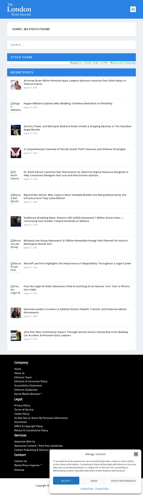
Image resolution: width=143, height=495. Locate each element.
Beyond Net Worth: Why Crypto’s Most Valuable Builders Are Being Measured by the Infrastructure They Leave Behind (75, 196)
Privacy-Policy (102, 488)
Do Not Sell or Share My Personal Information (41, 418)
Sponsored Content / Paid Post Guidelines (38, 445)
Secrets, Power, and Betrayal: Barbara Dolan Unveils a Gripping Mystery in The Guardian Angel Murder (77, 128)
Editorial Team (23, 377)
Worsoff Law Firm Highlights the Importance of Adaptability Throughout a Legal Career (77, 263)
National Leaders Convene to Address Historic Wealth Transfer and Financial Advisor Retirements (75, 311)
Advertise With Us (24, 441)
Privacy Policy (22, 405)
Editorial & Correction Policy (30, 381)
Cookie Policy (87, 488)
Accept (66, 480)
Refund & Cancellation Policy (31, 430)
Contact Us (20, 461)
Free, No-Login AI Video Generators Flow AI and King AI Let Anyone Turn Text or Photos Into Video (77, 288)
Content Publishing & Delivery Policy (35, 450)
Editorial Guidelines (25, 389)
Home (17, 369)
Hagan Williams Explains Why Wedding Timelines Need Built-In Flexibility (68, 103)
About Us (19, 373)
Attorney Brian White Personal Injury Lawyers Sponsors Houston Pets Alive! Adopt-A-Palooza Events (75, 82)
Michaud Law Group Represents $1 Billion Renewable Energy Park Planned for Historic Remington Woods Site (76, 242)
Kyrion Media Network (27, 394)
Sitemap (19, 469)
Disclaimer (20, 422)
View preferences (123, 480)
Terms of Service (23, 409)
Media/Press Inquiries (27, 465)
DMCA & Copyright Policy (28, 426)
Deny (94, 480)
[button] (136, 454)
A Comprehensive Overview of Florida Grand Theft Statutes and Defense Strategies (75, 149)
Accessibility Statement (28, 385)
